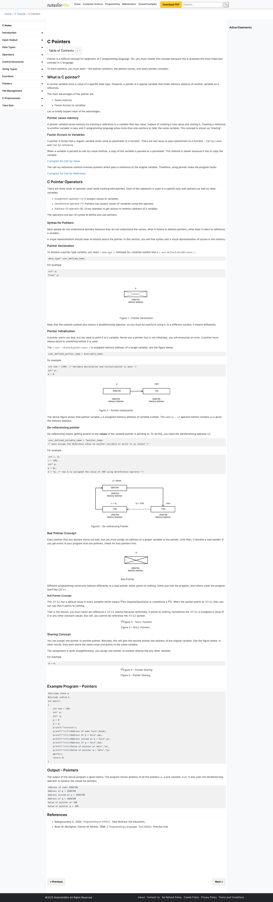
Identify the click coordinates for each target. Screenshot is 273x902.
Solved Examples (147, 4)
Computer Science (93, 4)
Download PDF (171, 4)
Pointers (7, 83)
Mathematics (129, 4)
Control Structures (13, 61)
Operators (8, 54)
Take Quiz (8, 105)
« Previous (56, 881)
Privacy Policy (209, 897)
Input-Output (9, 40)
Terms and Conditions (231, 897)
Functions (7, 76)
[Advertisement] (136, 28)
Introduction (9, 32)
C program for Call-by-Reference (66, 173)
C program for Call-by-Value (63, 161)
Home (77, 4)
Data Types (8, 47)
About (141, 897)
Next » (219, 881)
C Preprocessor (11, 98)
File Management (12, 90)
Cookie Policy (191, 897)
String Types (9, 69)
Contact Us (153, 897)
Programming (112, 4)
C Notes (7, 25)
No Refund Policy (172, 897)
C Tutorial (20, 14)
